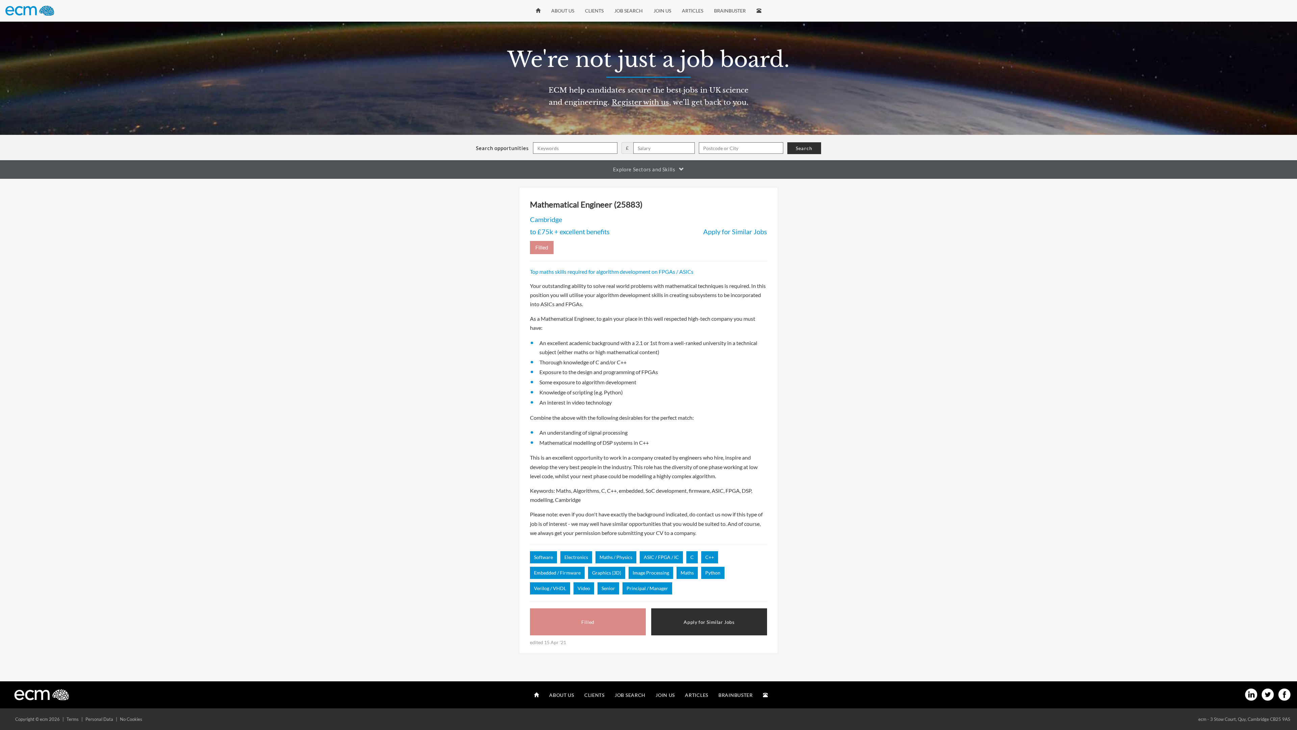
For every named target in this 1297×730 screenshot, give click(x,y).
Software (543, 557)
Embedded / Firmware (557, 573)
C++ (709, 557)
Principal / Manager (647, 588)
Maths (687, 573)
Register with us (640, 102)
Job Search (628, 11)
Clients (594, 11)
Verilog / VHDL (550, 588)
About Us (562, 11)
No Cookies (131, 719)
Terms (73, 719)
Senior (608, 588)
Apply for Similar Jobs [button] (709, 622)
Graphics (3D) (606, 573)
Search (804, 148)
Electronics (576, 557)
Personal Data (99, 719)
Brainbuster (730, 11)
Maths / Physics (616, 557)
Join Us (662, 11)
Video (584, 588)
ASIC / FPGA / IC (661, 557)
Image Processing (651, 573)
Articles (692, 11)
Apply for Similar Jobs (735, 231)
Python (712, 573)
